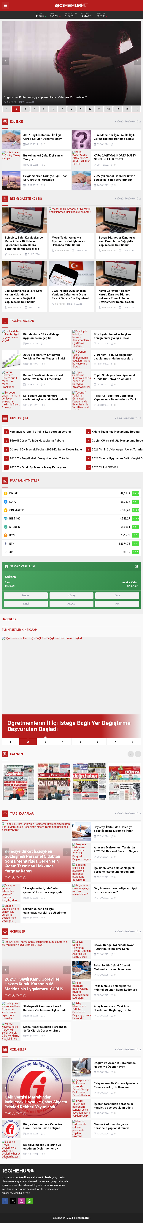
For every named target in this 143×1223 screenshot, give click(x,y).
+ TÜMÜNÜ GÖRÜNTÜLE (128, 121)
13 (118, 109)
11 (99, 109)
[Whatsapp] (29, 1201)
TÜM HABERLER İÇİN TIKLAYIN (19, 629)
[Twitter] (13, 1201)
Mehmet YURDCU (16, 101)
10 (90, 109)
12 (108, 109)
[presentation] (5, 61)
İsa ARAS (60, 303)
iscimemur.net (15, 254)
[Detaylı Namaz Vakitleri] (136, 566)
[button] (7, 109)
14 (127, 109)
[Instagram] (21, 1201)
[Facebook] (5, 1201)
